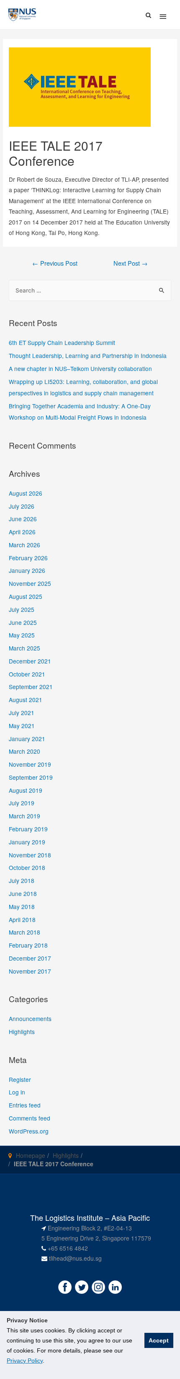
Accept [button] (159, 1340)
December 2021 (30, 661)
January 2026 (27, 570)
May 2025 (22, 635)
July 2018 (21, 880)
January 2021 (27, 738)
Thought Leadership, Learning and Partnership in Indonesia (88, 355)
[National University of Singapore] (22, 14)
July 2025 (21, 609)
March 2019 (24, 816)
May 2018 (22, 906)
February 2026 (28, 558)
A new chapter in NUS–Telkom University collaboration (80, 368)
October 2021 (27, 674)
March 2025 (24, 648)
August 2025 (25, 596)
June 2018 (23, 893)
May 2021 (22, 725)
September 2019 (31, 777)
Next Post (130, 263)
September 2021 (31, 686)
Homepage (30, 1155)
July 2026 (21, 506)
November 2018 (30, 855)
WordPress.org (29, 1131)
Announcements (30, 1018)
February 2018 (28, 945)
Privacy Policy (25, 1360)
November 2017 (30, 971)
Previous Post (54, 263)
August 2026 (25, 493)
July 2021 (21, 712)
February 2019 (28, 829)
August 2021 (25, 699)
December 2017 (30, 958)
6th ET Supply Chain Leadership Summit (62, 342)
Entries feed (25, 1105)
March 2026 (24, 545)
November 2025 (30, 583)
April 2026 (22, 532)
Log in (17, 1092)
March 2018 (24, 932)
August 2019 (25, 790)
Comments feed (29, 1118)
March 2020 (24, 751)
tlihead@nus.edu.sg (75, 1258)
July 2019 (21, 803)
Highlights (22, 1031)
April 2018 (22, 919)
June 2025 (23, 622)
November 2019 (30, 764)
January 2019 (27, 842)
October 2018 (27, 867)
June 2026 (23, 519)
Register (20, 1079)
